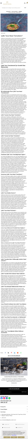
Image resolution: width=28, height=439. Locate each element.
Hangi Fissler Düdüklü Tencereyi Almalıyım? (14, 376)
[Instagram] (4, 398)
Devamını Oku (14, 382)
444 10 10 (4, 402)
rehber (20, 11)
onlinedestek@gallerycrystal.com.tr (9, 419)
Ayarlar (21, 437)
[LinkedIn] (7, 398)
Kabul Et (7, 437)
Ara (25, 7)
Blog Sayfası (14, 11)
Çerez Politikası (14, 435)
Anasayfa (8, 11)
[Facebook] (2, 398)
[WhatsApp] (9, 398)
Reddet (14, 437)
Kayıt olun (24, 391)
